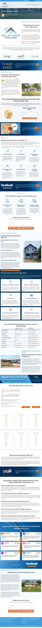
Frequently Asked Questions (12, 618)
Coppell (6, 438)
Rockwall (21, 422)
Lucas (6, 426)
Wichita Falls (36, 439)
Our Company (34, 4)
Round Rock (21, 446)
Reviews (38, 4)
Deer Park (21, 425)
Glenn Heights (21, 439)
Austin (21, 445)
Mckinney (21, 423)
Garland (6, 420)
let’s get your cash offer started (7, 596)
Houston (36, 437)
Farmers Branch (6, 439)
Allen (21, 421)
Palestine (36, 443)
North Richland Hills (6, 436)
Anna (21, 436)
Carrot (34, 625)
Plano (6, 418)
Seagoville (36, 434)
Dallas (6, 416)
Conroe (21, 419)
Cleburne (36, 440)
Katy (21, 418)
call (35, 369)
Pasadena (36, 438)
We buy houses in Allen (4, 394)
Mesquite (6, 421)
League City (21, 417)
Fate (21, 434)
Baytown (36, 426)
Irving (6, 419)
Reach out (26, 42)
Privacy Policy (3, 618)
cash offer (14, 402)
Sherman (6, 434)
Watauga (6, 443)
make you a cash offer (9, 92)
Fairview (21, 435)
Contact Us (6, 618)
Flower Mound (21, 416)
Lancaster (36, 421)
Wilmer (21, 440)
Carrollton (6, 422)
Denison (36, 420)
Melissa (6, 440)
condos (18, 399)
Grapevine (6, 425)
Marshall (36, 441)
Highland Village (21, 443)
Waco (21, 420)
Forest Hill (21, 426)
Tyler (35, 419)
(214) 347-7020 (31, 42)
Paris (21, 444)
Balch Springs (35, 416)
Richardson (6, 423)
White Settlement (6, 435)
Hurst (21, 441)
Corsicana (21, 438)
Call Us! (26, 407)
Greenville (36, 418)
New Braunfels (6, 445)
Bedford (36, 422)
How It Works (28, 4)
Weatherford (36, 436)
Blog (5, 619)
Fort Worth (6, 417)
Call (13, 94)
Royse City (36, 417)
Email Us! (35, 407)
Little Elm (36, 423)
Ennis (21, 437)
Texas (36, 444)
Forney (36, 424)
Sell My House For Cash (27, 34)
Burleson (36, 425)
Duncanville (6, 437)
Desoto (6, 424)
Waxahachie (36, 435)
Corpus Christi (35, 445)
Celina (6, 444)
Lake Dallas (6, 441)
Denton (21, 424)
